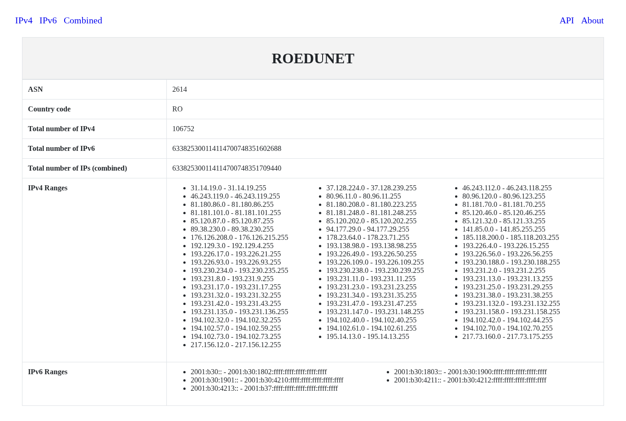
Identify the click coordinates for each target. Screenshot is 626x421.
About (592, 20)
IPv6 (48, 20)
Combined (83, 20)
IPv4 (24, 20)
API (567, 20)
